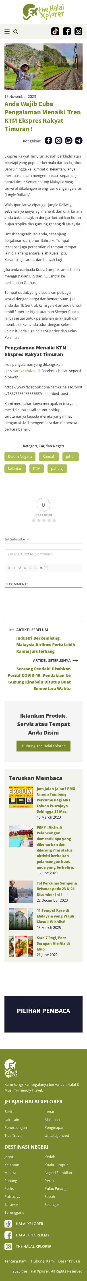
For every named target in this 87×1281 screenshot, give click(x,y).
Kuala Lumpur (56, 1164)
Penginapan (54, 1127)
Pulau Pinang (55, 1188)
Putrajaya (12, 1196)
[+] (46, 567)
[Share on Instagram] (58, 141)
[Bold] (8, 568)
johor (70, 456)
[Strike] (24, 568)
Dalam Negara (20, 456)
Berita (9, 1111)
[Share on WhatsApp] (68, 141)
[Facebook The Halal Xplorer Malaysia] (67, 31)
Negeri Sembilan (58, 1172)
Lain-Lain (11, 1119)
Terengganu (14, 1212)
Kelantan (11, 1164)
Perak (49, 1180)
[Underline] (19, 568)
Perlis (9, 1188)
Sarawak (11, 1204)
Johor (9, 1156)
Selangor (52, 1204)
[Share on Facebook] (48, 141)
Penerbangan (15, 1127)
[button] (7, 31)
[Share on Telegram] (79, 141)
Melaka (10, 1172)
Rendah (49, 456)
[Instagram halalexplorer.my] (79, 31)
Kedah (50, 1156)
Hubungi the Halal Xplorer (43, 745)
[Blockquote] (41, 568)
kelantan (15, 468)
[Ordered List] (30, 568)
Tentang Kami (15, 1261)
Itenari (50, 1111)
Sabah (50, 1196)
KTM (36, 468)
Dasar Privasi (69, 1261)
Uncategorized (57, 1135)
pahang (57, 468)
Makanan (52, 1119)
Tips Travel (13, 1135)
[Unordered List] (35, 568)
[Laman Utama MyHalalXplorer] (43, 12)
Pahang (10, 1180)
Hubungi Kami (43, 1261)
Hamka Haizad (25, 370)
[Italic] (14, 568)
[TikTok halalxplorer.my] (55, 31)
